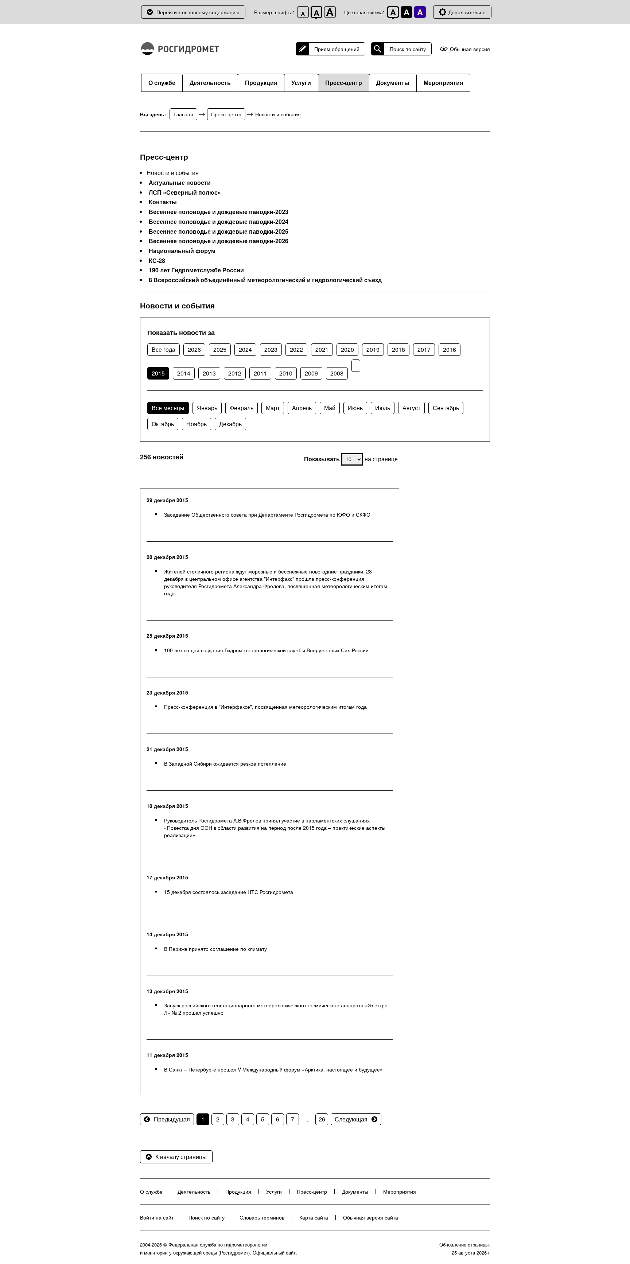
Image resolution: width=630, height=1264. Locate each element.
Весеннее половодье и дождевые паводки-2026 (218, 241)
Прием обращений (336, 48)
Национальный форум (182, 251)
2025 (219, 349)
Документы (392, 82)
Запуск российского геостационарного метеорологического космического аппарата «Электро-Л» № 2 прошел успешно (276, 1009)
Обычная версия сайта (370, 1217)
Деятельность (210, 82)
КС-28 (157, 261)
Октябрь (163, 424)
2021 (321, 349)
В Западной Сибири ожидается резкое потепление (225, 763)
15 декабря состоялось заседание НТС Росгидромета (228, 891)
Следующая (351, 1119)
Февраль (241, 408)
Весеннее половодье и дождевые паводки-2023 (218, 212)
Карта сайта (313, 1217)
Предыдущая (172, 1119)
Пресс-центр (343, 82)
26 (322, 1119)
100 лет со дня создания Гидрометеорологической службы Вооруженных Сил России (266, 650)
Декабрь (230, 424)
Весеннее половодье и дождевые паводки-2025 (218, 231)
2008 (336, 373)
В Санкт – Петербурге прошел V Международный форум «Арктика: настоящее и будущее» (273, 1069)
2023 (270, 349)
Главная (183, 114)
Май (329, 408)
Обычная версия (470, 49)
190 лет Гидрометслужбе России (196, 270)
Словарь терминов (262, 1217)
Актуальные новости (180, 183)
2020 (347, 349)
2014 (183, 373)
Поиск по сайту (408, 48)
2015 (158, 373)
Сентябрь (446, 408)
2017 (424, 349)
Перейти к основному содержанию (198, 12)
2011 (260, 373)
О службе (161, 82)
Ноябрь (196, 424)
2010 (285, 373)
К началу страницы (181, 1156)
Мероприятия (443, 82)
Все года (163, 349)
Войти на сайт (157, 1217)
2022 (296, 349)
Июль (382, 408)
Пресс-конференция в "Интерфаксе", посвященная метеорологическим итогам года (265, 706)
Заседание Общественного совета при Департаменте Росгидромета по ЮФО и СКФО (267, 514)
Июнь (355, 408)
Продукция (261, 82)
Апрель (302, 408)
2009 (311, 373)
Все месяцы (168, 408)
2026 (194, 349)
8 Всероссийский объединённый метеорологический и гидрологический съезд (265, 280)
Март (273, 408)
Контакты (163, 202)
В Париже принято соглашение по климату (215, 948)
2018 (398, 349)
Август (411, 408)
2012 (234, 373)
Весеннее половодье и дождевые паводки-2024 (218, 222)
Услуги (301, 82)
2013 (209, 373)
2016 (449, 349)
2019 (373, 349)
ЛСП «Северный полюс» (185, 192)
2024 (245, 349)
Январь (207, 408)
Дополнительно (467, 12)
